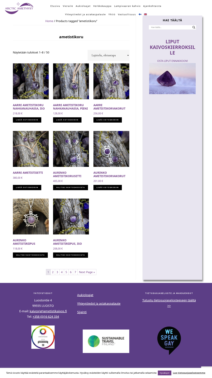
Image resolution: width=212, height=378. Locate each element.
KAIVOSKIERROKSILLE (172, 50)
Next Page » (87, 272)
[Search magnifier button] (194, 27)
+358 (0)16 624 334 (46, 316)
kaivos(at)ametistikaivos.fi (48, 311)
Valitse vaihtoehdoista (70, 187)
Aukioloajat (85, 295)
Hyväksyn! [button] (164, 372)
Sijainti (82, 312)
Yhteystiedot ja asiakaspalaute (98, 303)
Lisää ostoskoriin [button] (27, 120)
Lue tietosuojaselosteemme (189, 372)
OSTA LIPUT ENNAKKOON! (172, 61)
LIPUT (172, 41)
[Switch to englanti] (145, 14)
